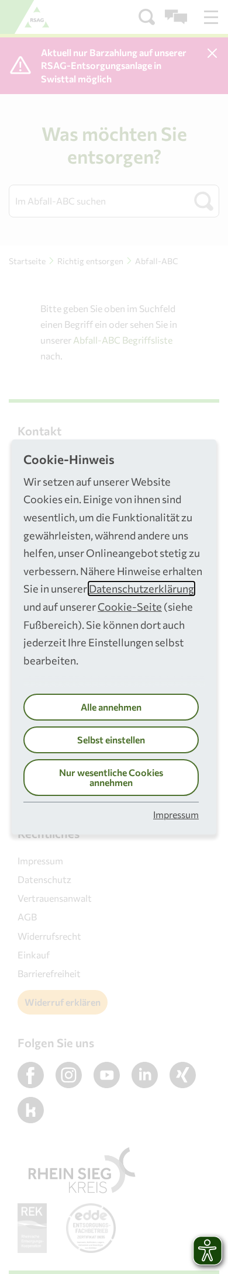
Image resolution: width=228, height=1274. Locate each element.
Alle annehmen (111, 706)
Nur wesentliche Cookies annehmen (111, 777)
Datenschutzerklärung (141, 588)
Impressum (176, 814)
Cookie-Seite (130, 606)
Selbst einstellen (111, 739)
